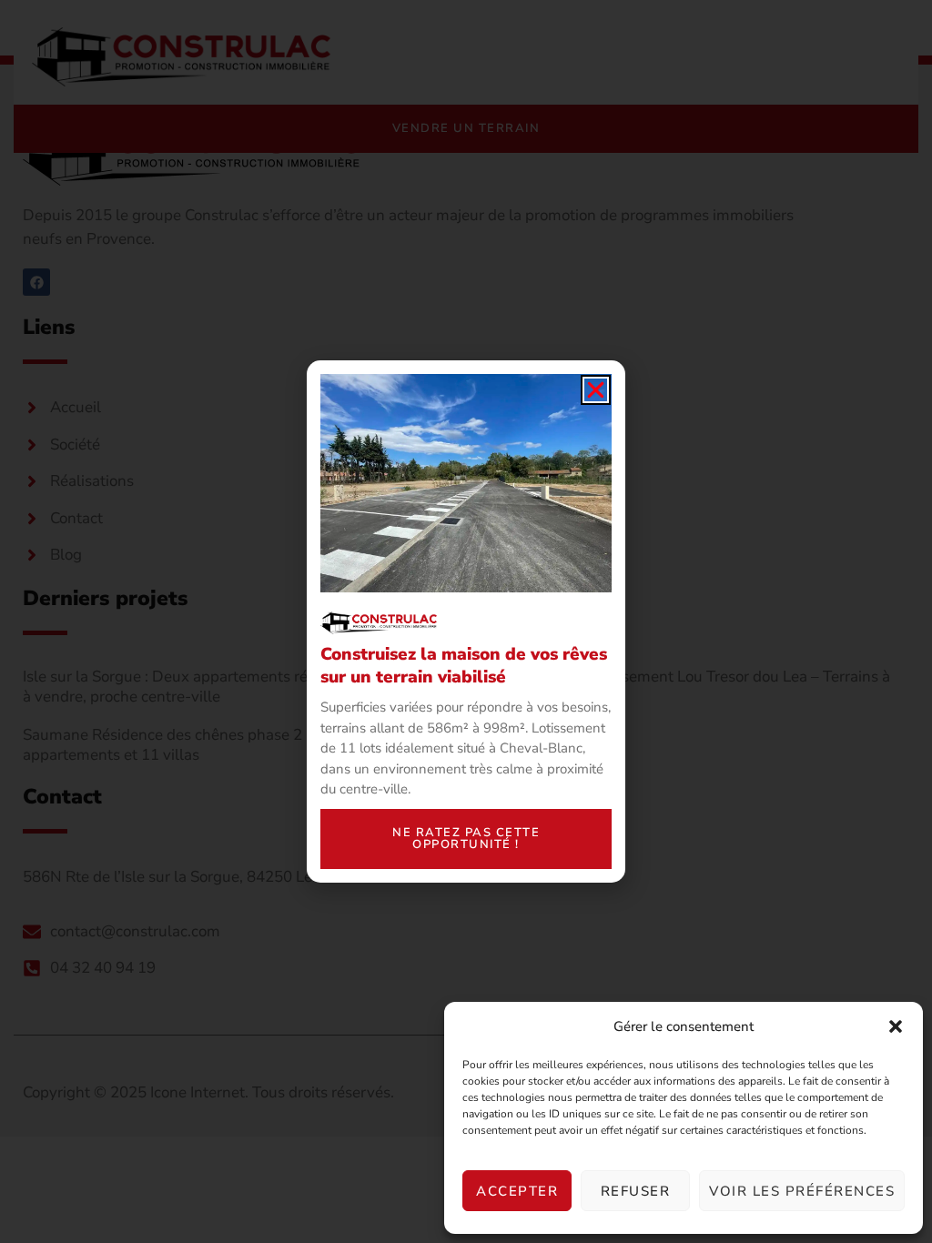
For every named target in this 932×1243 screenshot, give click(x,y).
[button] (895, 1026)
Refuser (636, 1191)
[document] (466, 621)
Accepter (517, 1191)
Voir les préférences (802, 1191)
